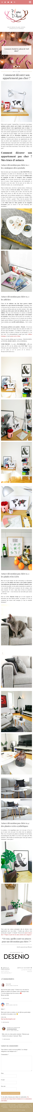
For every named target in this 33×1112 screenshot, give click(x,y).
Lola (7, 1003)
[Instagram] (2, 2)
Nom (2, 1073)
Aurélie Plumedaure (13, 1027)
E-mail (2, 1080)
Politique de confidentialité (20, 1107)
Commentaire (5, 1054)
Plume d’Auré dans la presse (19, 1106)
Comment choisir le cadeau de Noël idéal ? (16, 50)
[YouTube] (8, 2)
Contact (20, 1104)
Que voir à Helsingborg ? (6, 970)
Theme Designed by (16, 1110)
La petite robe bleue (24, 969)
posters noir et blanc (15, 336)
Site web (3, 1086)
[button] (31, 2)
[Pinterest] (5, 2)
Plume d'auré (11, 1104)
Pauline (8, 984)
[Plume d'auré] (16, 14)
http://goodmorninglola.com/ (8, 1019)
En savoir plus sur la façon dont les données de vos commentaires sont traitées (16, 1098)
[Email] (11, 2)
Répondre (6, 998)
